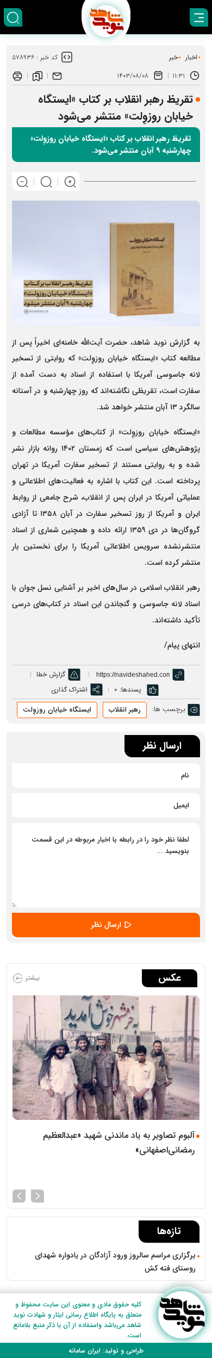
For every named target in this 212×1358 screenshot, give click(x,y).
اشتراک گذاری (69, 689)
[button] (37, 1195)
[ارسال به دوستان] (57, 75)
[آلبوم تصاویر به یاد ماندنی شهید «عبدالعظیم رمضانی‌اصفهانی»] (106, 1057)
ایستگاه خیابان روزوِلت (57, 709)
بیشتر (31, 978)
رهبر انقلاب (125, 709)
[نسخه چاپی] (17, 75)
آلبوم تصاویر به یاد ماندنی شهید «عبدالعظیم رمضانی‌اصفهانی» (119, 1143)
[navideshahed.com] (181, 1314)
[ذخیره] (37, 75)
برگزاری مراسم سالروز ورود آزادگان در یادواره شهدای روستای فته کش (115, 1261)
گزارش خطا (50, 674)
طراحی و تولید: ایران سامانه (106, 1350)
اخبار (191, 57)
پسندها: (130, 689)
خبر (173, 57)
